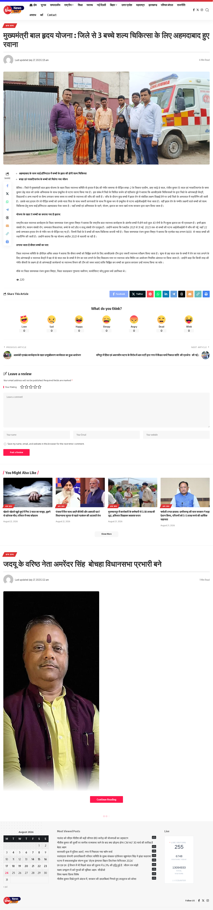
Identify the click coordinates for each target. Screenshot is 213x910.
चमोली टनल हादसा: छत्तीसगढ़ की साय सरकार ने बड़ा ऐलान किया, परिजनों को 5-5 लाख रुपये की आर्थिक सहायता (185, 515)
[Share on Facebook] (7, 185)
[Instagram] (202, 10)
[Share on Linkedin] (166, 294)
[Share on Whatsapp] (7, 201)
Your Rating (11, 387)
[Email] (7, 225)
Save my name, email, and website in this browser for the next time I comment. (45, 443)
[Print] (7, 241)
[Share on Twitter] (7, 193)
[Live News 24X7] (13, 10)
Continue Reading (106, 799)
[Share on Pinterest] (150, 294)
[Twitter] (198, 10)
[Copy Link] (7, 233)
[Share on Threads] (7, 217)
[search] (207, 10)
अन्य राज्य (10, 25)
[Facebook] (194, 10)
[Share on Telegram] (7, 209)
